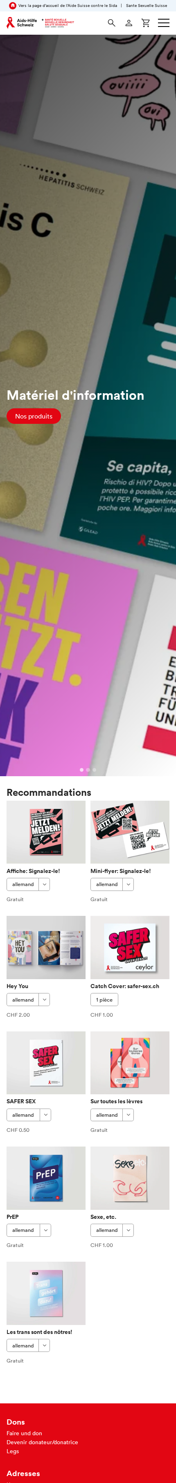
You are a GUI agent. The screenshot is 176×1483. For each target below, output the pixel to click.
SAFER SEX (21, 1101)
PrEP (12, 1217)
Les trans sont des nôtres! (39, 1332)
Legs (13, 1451)
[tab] (82, 770)
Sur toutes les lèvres (116, 1101)
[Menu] (163, 23)
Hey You (17, 986)
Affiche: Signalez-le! (33, 871)
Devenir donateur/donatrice (42, 1442)
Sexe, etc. (103, 1217)
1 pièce (104, 999)
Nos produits (33, 416)
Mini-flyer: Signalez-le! (120, 871)
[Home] (40, 22)
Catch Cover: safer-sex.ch (124, 986)
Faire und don (24, 1433)
